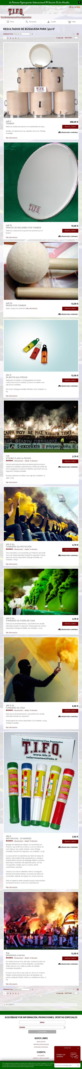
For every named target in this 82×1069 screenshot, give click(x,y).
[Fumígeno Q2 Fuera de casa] (41, 592)
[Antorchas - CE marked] (41, 782)
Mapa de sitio (41, 1041)
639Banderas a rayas (15, 954)
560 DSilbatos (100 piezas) (16, 376)
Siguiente (18, 38)
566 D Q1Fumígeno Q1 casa (15, 706)
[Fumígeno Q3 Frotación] (41, 514)
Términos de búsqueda (41, 1044)
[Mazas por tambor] (41, 271)
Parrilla (73, 34)
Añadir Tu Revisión (31, 461)
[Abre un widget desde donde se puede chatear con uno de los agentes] (67, 1056)
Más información (11, 138)
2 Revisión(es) (18, 461)
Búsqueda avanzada (41, 1047)
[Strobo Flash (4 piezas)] (41, 426)
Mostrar (68, 38)
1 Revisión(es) (18, 549)
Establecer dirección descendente (32, 34)
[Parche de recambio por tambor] (41, 182)
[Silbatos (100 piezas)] (41, 346)
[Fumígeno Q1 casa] (41, 669)
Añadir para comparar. (69, 132)
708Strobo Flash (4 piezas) (18, 457)
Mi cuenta (41, 1055)
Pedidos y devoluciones (41, 1058)
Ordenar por (8, 34)
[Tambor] (41, 80)
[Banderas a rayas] (41, 921)
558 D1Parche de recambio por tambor (23, 226)
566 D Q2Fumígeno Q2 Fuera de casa (20, 619)
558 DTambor (10, 122)
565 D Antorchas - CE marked (18, 837)
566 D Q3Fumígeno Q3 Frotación (18, 545)
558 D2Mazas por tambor (16, 304)
